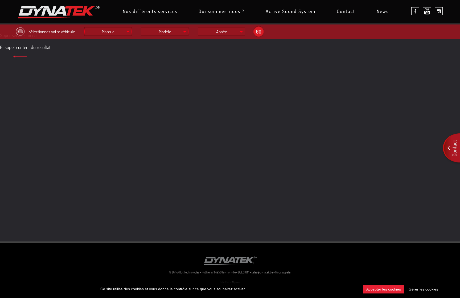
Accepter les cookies (383, 289)
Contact (346, 11)
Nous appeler (283, 272)
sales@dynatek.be (262, 272)
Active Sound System (290, 11)
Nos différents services (150, 11)
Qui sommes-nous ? (221, 11)
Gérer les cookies (423, 289)
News (383, 11)
